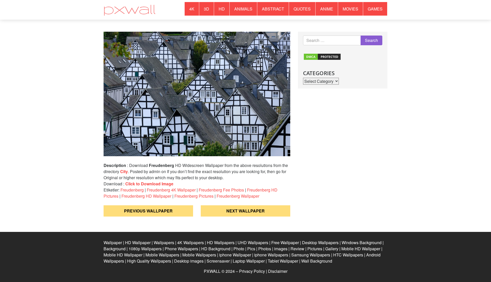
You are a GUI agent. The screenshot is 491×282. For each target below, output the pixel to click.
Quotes (302, 9)
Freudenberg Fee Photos (221, 190)
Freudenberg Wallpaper (238, 196)
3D (206, 9)
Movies (350, 9)
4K (191, 9)
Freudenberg (132, 190)
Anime (326, 9)
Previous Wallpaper (148, 211)
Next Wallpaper (245, 211)
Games (375, 9)
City (124, 171)
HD (222, 9)
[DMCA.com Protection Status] (322, 56)
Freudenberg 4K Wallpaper (171, 190)
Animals (243, 9)
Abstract (273, 9)
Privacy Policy (252, 271)
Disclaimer (277, 271)
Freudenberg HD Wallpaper (146, 196)
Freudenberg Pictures (194, 196)
